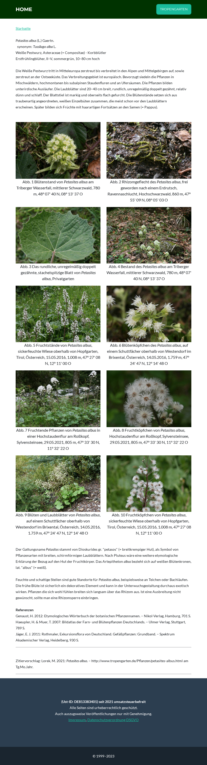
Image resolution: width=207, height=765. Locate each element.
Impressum (77, 720)
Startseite (23, 28)
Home (24, 9)
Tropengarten (174, 9)
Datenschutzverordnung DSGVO (113, 720)
